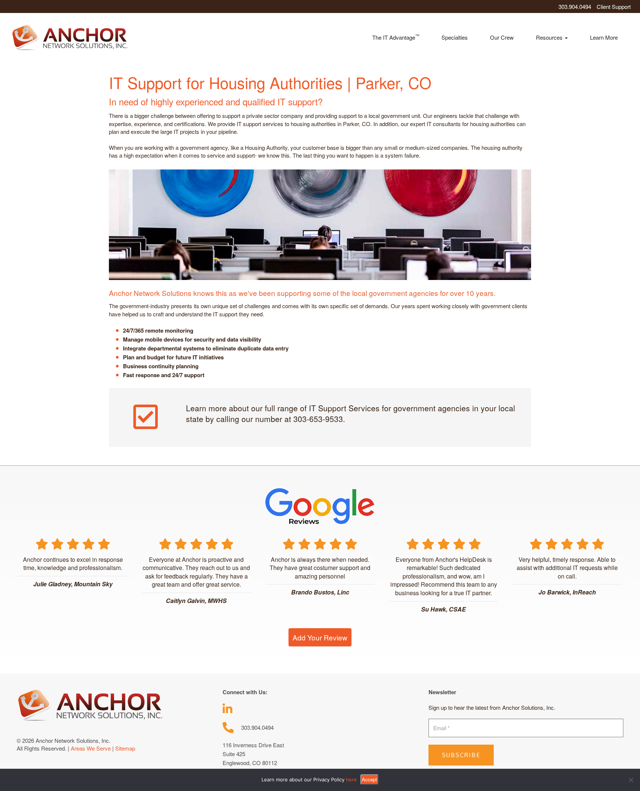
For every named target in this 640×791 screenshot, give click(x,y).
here (351, 779)
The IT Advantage (395, 37)
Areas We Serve (91, 748)
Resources (550, 37)
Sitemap (125, 748)
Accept (369, 779)
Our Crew (502, 37)
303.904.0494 (575, 6)
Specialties (454, 37)
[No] (630, 780)
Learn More (604, 37)
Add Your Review (320, 637)
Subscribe (461, 755)
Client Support (614, 6)
